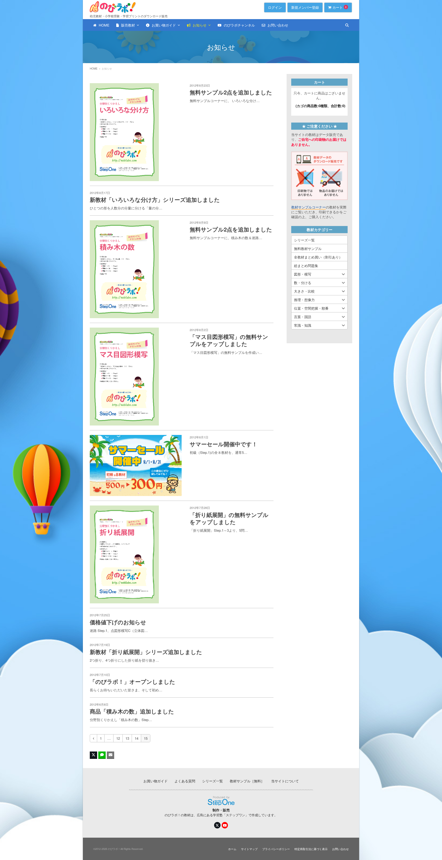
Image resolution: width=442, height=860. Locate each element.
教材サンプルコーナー (308, 207)
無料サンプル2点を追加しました (231, 92)
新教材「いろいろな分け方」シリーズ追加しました (155, 199)
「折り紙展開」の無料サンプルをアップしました (229, 518)
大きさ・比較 (304, 291)
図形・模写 (302, 274)
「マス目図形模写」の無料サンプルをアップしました (229, 340)
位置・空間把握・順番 (311, 308)
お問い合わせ (340, 849)
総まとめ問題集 (306, 265)
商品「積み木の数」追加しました (132, 711)
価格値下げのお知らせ (118, 622)
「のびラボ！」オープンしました (132, 681)
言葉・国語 (302, 316)
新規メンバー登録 (305, 7)
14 (137, 738)
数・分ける (302, 282)
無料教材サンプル (308, 248)
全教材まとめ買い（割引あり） (318, 257)
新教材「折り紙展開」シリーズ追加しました (146, 652)
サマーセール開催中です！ (223, 444)
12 (119, 738)
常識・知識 (302, 325)
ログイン (275, 7)
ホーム (232, 849)
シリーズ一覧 (304, 240)
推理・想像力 (304, 299)
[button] (347, 25)
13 (128, 738)
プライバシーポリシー (276, 849)
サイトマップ (249, 849)
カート (339, 7)
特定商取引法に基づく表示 (311, 849)
